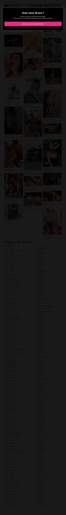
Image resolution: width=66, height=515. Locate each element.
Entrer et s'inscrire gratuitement (33, 24)
